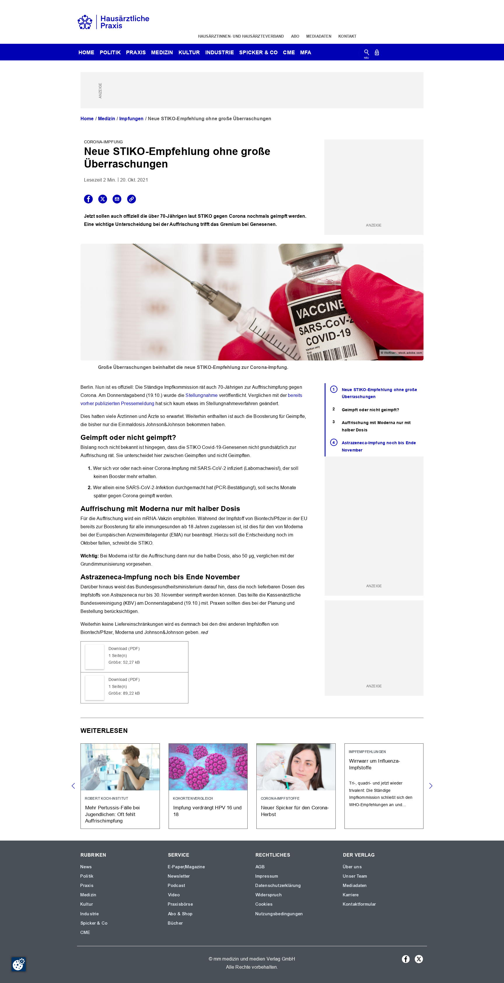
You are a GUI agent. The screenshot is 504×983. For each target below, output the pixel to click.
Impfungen (131, 118)
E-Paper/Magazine (186, 866)
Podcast (176, 885)
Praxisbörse (180, 904)
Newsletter (179, 876)
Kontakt (347, 36)
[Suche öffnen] (367, 53)
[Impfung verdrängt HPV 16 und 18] (208, 786)
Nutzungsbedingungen (279, 913)
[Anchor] (179, 436)
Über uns (352, 866)
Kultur (189, 52)
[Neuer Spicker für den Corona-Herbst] (296, 786)
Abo (295, 36)
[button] (431, 786)
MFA (305, 52)
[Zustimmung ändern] (19, 964)
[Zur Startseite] (113, 21)
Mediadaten (318, 36)
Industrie (219, 52)
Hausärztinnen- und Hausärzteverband (241, 36)
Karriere (351, 894)
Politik (110, 52)
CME (289, 52)
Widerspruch (269, 894)
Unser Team (355, 876)
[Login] (376, 53)
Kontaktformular (359, 904)
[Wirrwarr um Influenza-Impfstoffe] (384, 786)
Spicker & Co (94, 923)
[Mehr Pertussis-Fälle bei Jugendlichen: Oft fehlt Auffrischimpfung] (120, 786)
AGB (260, 866)
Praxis (136, 52)
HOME (86, 52)
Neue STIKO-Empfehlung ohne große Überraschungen (379, 393)
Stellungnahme (202, 395)
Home (87, 118)
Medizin (162, 52)
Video (174, 894)
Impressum (267, 876)
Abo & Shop (180, 913)
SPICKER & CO (258, 52)
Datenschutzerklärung (278, 885)
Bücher (175, 923)
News (86, 866)
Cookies (264, 904)
